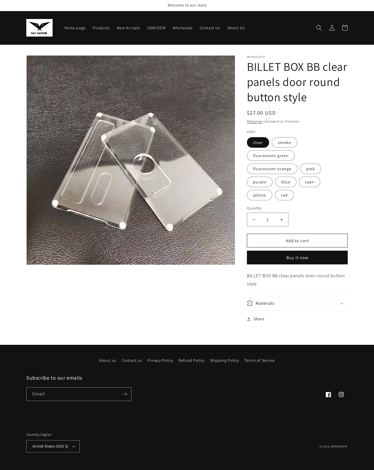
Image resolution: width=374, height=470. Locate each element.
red (284, 195)
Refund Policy (192, 360)
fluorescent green (271, 155)
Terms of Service (259, 360)
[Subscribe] (124, 394)
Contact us (132, 360)
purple (259, 182)
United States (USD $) (50, 446)
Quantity (254, 208)
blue (285, 182)
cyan (309, 182)
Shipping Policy (224, 360)
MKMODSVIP (339, 446)
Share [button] (259, 318)
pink (310, 168)
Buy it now (297, 257)
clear (258, 142)
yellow (259, 195)
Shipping (254, 121)
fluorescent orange (272, 168)
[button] (319, 27)
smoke (284, 142)
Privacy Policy (160, 360)
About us (107, 360)
